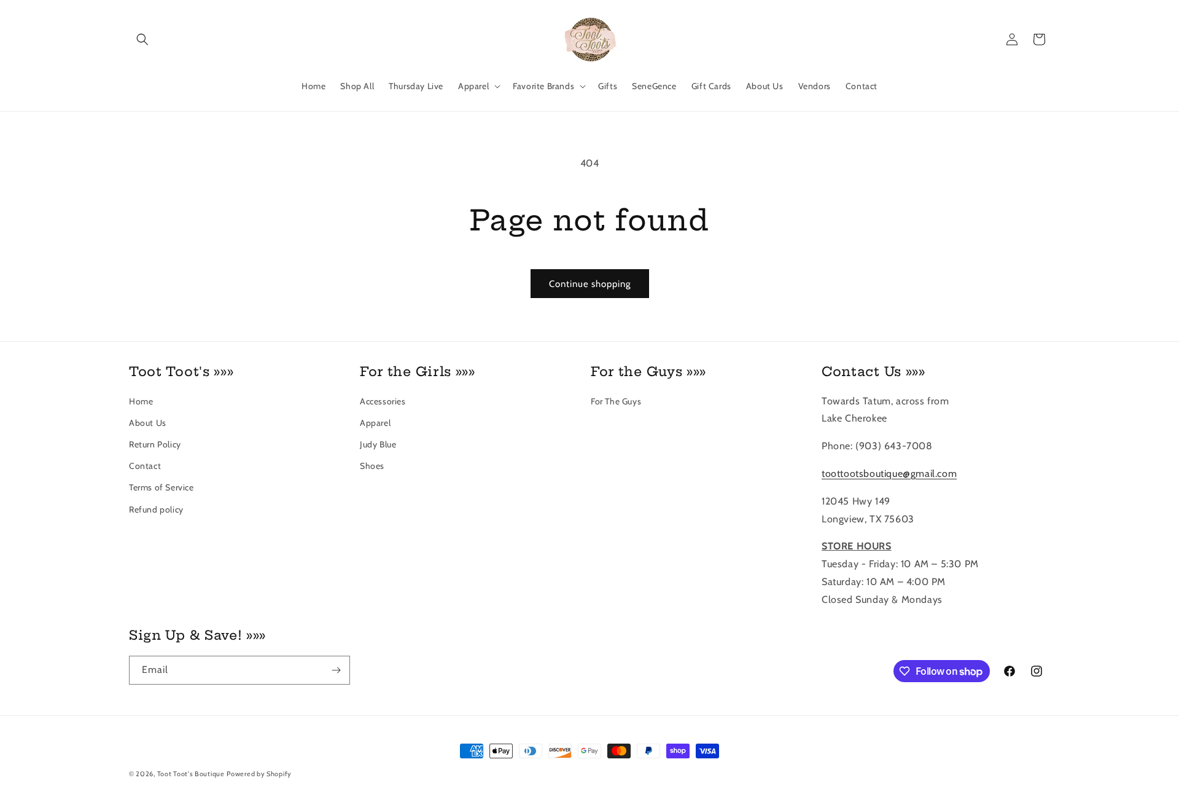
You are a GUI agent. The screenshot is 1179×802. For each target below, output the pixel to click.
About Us (147, 422)
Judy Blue (378, 444)
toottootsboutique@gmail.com (889, 473)
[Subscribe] (335, 670)
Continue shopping (590, 283)
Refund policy (156, 509)
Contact (145, 465)
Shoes (372, 465)
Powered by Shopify (259, 773)
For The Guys (616, 401)
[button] (142, 39)
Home (141, 401)
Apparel (375, 422)
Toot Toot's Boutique (191, 773)
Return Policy (155, 444)
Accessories (383, 401)
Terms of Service (161, 487)
